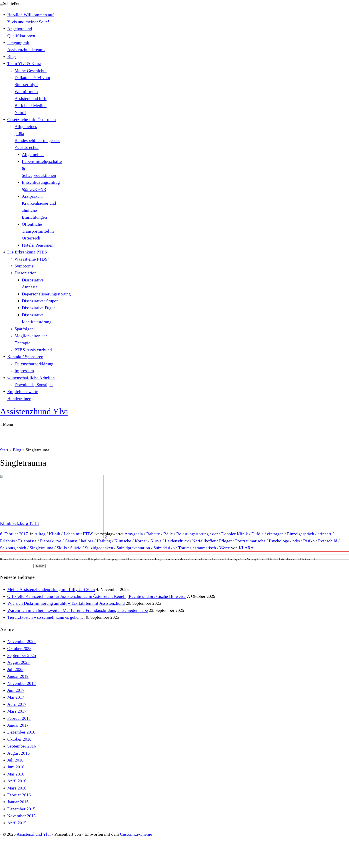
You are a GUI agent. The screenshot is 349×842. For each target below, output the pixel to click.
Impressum (24, 370)
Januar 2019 (18, 676)
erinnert (325, 533)
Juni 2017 (15, 690)
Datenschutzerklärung (34, 363)
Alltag (40, 533)
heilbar (87, 541)
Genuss (72, 541)
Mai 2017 (15, 697)
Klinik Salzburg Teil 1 (19, 523)
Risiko (309, 541)
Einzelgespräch (301, 533)
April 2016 (16, 781)
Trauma (185, 547)
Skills (62, 547)
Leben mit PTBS (79, 533)
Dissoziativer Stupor (40, 301)
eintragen (276, 533)
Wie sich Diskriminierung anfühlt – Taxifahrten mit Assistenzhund (66, 603)
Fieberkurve (51, 541)
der (215, 533)
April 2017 (16, 704)
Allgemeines (26, 126)
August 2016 (18, 753)
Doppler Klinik (235, 533)
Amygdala (134, 533)
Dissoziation (26, 273)
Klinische (123, 541)
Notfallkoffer (204, 541)
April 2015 (16, 823)
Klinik (55, 533)
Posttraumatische (250, 541)
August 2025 (18, 662)
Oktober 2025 (19, 648)
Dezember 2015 (21, 809)
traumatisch (206, 547)
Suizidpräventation (134, 547)
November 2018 (21, 683)
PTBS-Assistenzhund (33, 349)
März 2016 (16, 788)
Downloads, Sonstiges (34, 384)
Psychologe (279, 541)
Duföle (258, 533)
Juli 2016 (15, 760)
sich (23, 547)
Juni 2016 (15, 767)
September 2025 (21, 655)
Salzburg (8, 547)
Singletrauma (42, 547)
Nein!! (20, 112)
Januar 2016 (18, 801)
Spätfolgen (24, 329)
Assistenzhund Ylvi (34, 411)
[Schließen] (1, 4)
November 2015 (21, 815)
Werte (225, 547)
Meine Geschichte (31, 70)
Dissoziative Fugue (39, 307)
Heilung (104, 541)
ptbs (296, 541)
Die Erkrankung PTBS (27, 252)
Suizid (76, 547)
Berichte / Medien (31, 105)
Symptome (24, 266)
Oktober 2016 (19, 739)
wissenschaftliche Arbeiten (31, 377)
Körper (141, 541)
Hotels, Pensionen (37, 245)
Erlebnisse (28, 541)
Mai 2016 (15, 774)
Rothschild (328, 541)
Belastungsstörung (193, 533)
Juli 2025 (15, 669)
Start (4, 450)
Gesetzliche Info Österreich (31, 119)
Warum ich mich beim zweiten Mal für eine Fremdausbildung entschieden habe (77, 610)
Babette (153, 533)
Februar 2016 (19, 795)
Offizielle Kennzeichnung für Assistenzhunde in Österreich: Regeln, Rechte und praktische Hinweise (96, 596)
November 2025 (21, 641)
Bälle (168, 533)
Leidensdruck (177, 541)
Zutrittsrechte (27, 147)
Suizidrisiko (164, 547)
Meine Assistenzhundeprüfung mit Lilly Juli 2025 (51, 589)
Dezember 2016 (21, 732)
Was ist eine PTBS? (32, 259)
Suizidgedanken (99, 547)
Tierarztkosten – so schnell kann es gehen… (46, 617)
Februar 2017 (19, 718)
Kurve (157, 541)
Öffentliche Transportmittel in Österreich (38, 231)
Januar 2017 (18, 725)
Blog (11, 56)
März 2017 (16, 711)
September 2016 (21, 746)
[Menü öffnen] (1, 425)
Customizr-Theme (136, 834)
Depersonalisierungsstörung (46, 294)
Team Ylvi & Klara (24, 63)
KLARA (246, 547)
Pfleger (226, 541)
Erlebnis (8, 541)
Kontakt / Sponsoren (25, 356)
